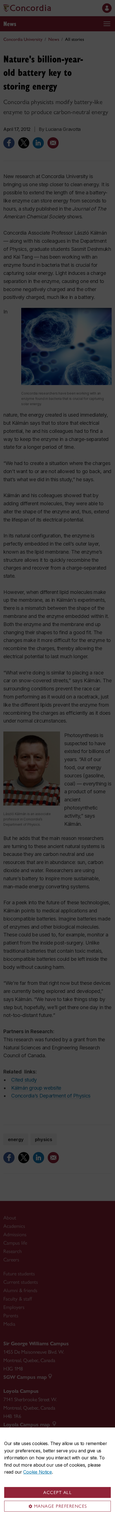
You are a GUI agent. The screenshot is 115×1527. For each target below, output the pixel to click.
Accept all (57, 1492)
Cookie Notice (37, 1472)
